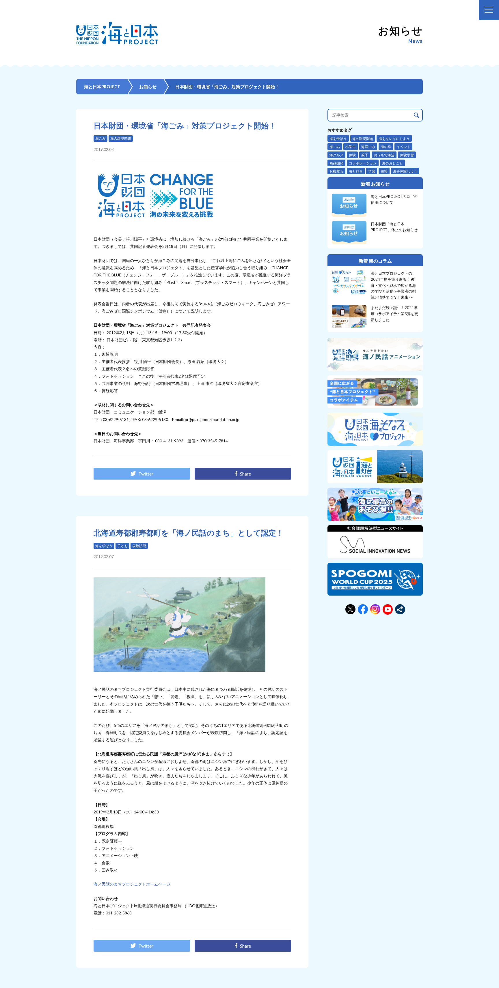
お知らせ (148, 86)
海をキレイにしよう (394, 138)
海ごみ (100, 138)
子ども (122, 546)
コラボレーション (363, 163)
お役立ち (336, 171)
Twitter (145, 473)
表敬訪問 (139, 546)
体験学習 (407, 155)
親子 (364, 155)
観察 (384, 171)
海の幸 (386, 147)
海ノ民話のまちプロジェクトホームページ (132, 884)
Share (245, 473)
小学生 (350, 147)
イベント (403, 147)
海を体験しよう (405, 171)
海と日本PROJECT (102, 86)
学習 (371, 171)
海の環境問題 (120, 138)
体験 (352, 155)
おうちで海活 (384, 155)
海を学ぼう (104, 546)
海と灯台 (356, 171)
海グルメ (336, 155)
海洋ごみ (368, 147)
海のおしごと (392, 163)
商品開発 (336, 163)
